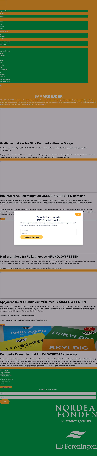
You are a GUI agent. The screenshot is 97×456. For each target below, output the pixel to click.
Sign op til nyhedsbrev (31, 237)
